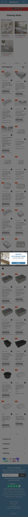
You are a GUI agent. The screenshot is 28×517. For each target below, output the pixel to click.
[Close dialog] (26, 253)
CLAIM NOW (18, 263)
